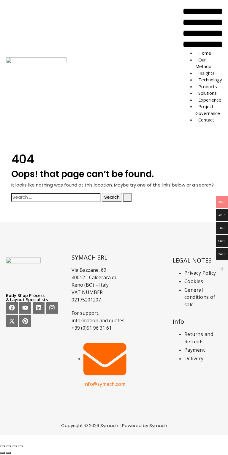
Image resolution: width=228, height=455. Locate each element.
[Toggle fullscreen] (8, 446)
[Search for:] (56, 197)
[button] (202, 28)
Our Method (203, 63)
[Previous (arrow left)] (2, 453)
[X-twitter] (12, 321)
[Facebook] (12, 308)
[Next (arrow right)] (8, 453)
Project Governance (207, 109)
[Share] (14, 446)
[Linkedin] (39, 308)
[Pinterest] (25, 321)
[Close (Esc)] (20, 446)
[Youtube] (25, 308)
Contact (206, 120)
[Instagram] (52, 308)
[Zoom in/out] (2, 446)
